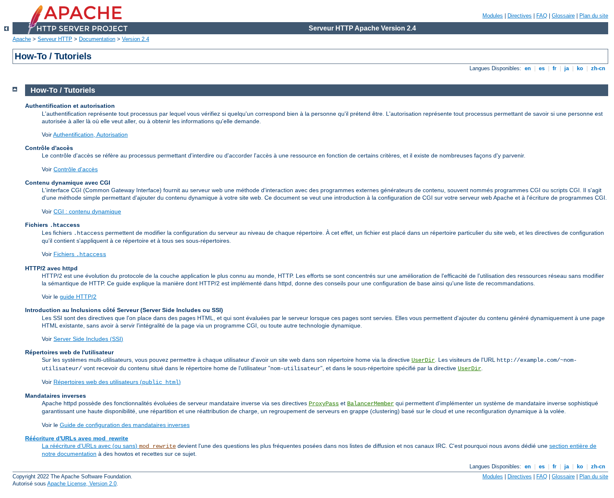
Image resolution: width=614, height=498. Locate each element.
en (528, 68)
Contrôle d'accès (75, 169)
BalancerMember (370, 403)
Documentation (97, 39)
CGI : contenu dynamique (87, 211)
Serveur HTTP (55, 39)
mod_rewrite (157, 446)
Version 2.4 (135, 39)
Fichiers (79, 254)
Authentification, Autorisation (90, 134)
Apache (22, 39)
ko (580, 68)
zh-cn (598, 68)
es (541, 68)
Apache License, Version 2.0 (82, 483)
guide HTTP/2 (78, 296)
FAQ (541, 16)
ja (567, 68)
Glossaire (563, 16)
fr (554, 68)
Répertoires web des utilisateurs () (117, 382)
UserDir (423, 360)
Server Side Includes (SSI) (88, 338)
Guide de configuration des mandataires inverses (125, 425)
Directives (519, 16)
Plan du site (593, 16)
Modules (492, 16)
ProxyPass (324, 403)
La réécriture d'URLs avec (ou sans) (90, 445)
